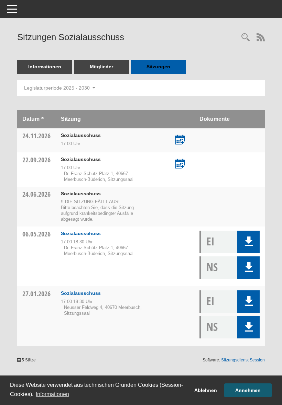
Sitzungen (158, 66)
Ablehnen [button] (205, 390)
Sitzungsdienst (243, 360)
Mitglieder (101, 66)
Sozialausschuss (81, 233)
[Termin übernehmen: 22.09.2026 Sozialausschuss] (180, 164)
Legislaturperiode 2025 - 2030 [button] (57, 88)
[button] (248, 242)
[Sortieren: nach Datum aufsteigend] (42, 119)
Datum (31, 119)
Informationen (44, 66)
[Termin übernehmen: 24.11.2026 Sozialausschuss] (180, 140)
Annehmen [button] (248, 390)
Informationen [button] (52, 394)
